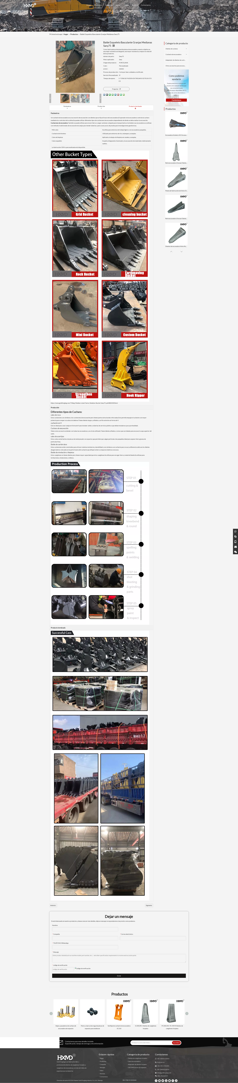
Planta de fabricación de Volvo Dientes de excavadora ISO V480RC (176, 191)
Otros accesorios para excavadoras (177, 66)
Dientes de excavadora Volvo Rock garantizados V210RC (176, 246)
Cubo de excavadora (134, 1064)
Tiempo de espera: (109, 78)
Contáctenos (146, 5)
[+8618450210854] (235, 531)
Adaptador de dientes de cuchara (176, 60)
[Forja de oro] (235, 536)
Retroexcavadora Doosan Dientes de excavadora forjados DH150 (176, 218)
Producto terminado (135, 106)
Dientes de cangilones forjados (137, 1061)
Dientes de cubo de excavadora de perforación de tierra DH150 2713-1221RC (92, 1028)
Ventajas (118, 5)
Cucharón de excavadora (173, 54)
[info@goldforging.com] (235, 546)
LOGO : (105, 69)
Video (127, 5)
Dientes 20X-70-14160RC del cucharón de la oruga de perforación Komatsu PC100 (119, 1003)
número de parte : (108, 56)
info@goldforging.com (164, 1075)
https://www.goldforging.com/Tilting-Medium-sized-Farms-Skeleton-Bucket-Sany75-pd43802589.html (84, 403)
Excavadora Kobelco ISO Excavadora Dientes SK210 (176, 135)
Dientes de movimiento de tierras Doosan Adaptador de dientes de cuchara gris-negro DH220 (172, 1003)
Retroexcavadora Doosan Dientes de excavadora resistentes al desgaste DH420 (176, 163)
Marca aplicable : (108, 59)
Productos (98, 5)
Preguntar (115, 89)
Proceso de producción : (111, 72)
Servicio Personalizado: (110, 75)
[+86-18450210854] (235, 541)
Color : (105, 66)
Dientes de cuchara (172, 49)
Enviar (119, 976)
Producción (101, 106)
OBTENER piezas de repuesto (137, 1070)
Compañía (109, 5)
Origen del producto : (110, 63)
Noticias (135, 5)
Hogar (88, 5)
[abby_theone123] (235, 551)
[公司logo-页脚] (66, 1059)
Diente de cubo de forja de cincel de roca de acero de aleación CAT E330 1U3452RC (145, 1003)
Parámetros (67, 106)
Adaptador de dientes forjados (137, 1067)
